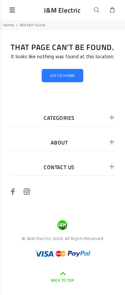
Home (8, 25)
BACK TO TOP (62, 280)
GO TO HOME (62, 76)
